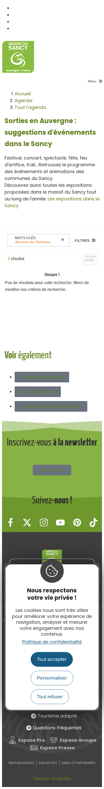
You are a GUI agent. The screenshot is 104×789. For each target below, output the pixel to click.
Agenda (23, 100)
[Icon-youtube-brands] (60, 522)
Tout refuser (50, 696)
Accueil (23, 93)
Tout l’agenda (30, 107)
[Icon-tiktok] (93, 522)
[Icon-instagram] (43, 522)
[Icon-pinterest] (77, 522)
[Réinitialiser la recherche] (63, 240)
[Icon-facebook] (10, 522)
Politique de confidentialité (52, 642)
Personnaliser (52, 678)
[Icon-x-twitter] (27, 522)
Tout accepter (51, 659)
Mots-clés (25, 238)
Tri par (90, 258)
